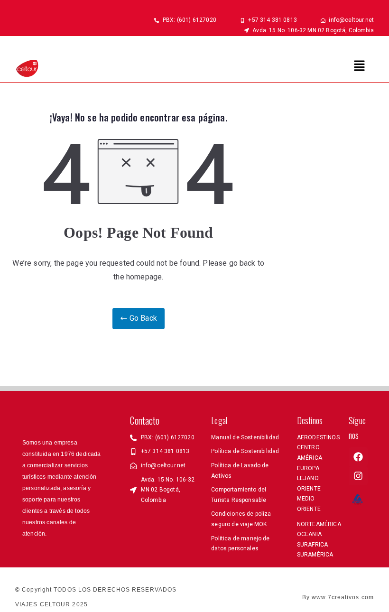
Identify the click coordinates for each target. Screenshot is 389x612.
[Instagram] (358, 475)
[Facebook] (358, 456)
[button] (359, 66)
